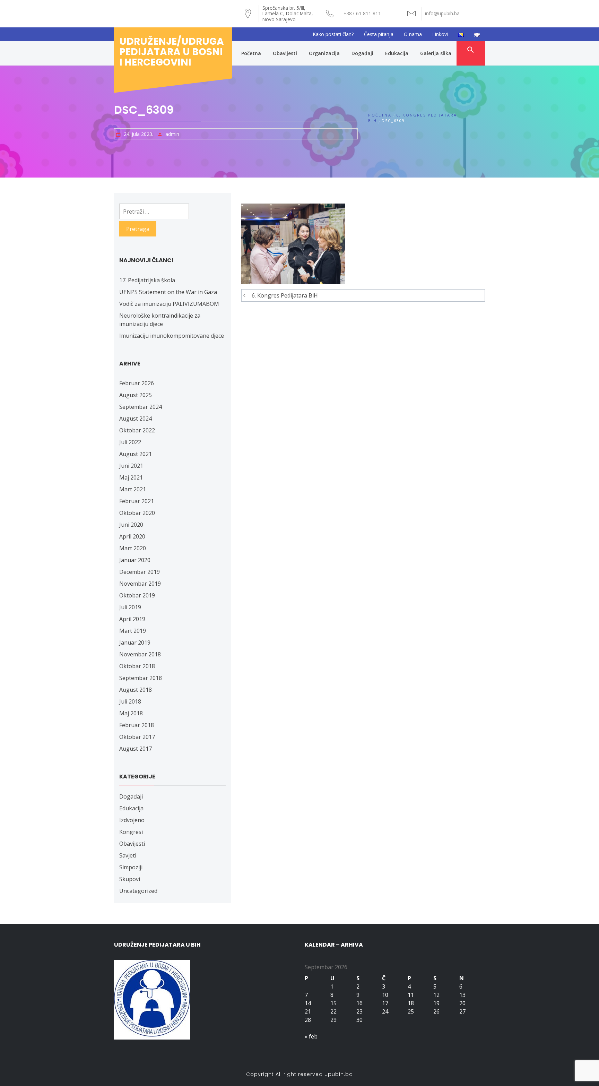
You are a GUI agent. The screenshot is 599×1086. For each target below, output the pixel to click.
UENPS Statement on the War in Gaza (168, 292)
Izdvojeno (132, 820)
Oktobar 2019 (137, 595)
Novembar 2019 (140, 583)
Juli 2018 (130, 701)
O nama (413, 34)
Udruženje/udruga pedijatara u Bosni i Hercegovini (171, 52)
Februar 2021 (136, 501)
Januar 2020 (134, 560)
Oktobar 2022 (137, 430)
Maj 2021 (131, 477)
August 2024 (135, 418)
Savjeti (127, 855)
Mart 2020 (132, 548)
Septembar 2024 (140, 407)
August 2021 (135, 454)
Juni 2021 (131, 465)
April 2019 (132, 619)
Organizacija (324, 53)
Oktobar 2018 (137, 666)
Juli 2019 (130, 607)
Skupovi (129, 879)
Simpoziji (130, 867)
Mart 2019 (132, 631)
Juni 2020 (131, 524)
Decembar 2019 (139, 572)
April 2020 (132, 536)
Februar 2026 (136, 383)
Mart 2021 (132, 489)
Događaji (362, 53)
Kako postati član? (333, 34)
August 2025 (135, 395)
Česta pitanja (378, 34)
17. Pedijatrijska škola (147, 280)
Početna (251, 53)
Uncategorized (138, 891)
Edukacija (396, 53)
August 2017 (135, 748)
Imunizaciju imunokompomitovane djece (171, 335)
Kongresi (131, 832)
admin (172, 134)
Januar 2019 (134, 642)
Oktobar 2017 (137, 737)
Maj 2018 (131, 713)
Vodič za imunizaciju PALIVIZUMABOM (169, 304)
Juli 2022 (130, 442)
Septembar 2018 (140, 678)
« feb (311, 1036)
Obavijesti (285, 53)
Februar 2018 (136, 725)
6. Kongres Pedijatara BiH (285, 295)
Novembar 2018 (140, 654)
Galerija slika (435, 53)
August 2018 (135, 689)
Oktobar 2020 (137, 513)
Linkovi (440, 34)
